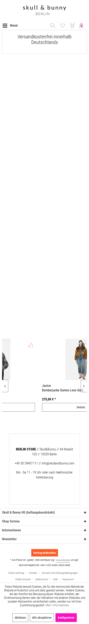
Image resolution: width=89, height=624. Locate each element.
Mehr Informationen (57, 605)
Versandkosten (63, 560)
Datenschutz (41, 579)
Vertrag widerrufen (44, 552)
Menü (14, 25)
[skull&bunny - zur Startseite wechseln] (44, 10)
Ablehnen (20, 617)
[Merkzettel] (62, 25)
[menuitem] (10, 25)
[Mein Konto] (72, 25)
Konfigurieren (66, 617)
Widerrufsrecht (23, 579)
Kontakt (33, 572)
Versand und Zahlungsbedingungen (60, 572)
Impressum (68, 579)
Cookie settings (16, 572)
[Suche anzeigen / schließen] (52, 25)
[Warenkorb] (82, 25)
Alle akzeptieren (42, 617)
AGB (55, 579)
